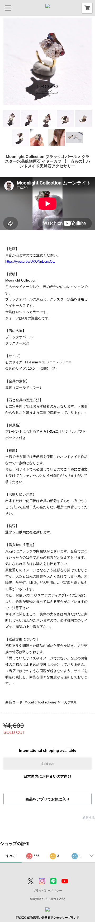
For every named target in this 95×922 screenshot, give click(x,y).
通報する (88, 817)
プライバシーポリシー (47, 890)
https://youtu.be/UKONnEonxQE (30, 261)
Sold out (47, 763)
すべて (11, 856)
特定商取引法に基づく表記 (47, 898)
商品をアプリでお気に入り (47, 799)
